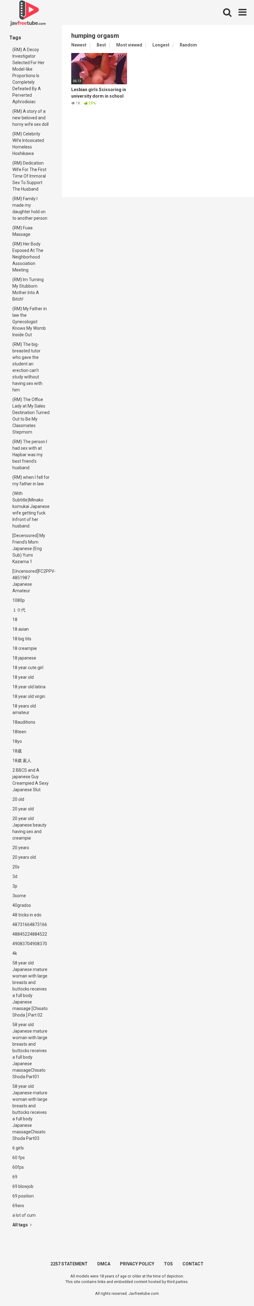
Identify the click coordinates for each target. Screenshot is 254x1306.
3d (14, 876)
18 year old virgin (28, 696)
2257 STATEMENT (69, 1263)
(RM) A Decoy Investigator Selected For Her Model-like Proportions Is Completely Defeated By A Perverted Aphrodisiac (28, 75)
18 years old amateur (24, 709)
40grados (21, 905)
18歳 (17, 750)
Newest (78, 44)
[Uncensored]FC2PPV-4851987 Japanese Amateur (32, 581)
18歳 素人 (21, 760)
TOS (168, 1263)
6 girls (18, 1147)
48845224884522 (29, 934)
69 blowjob (22, 1186)
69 (14, 1176)
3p (14, 886)
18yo (17, 741)
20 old (18, 799)
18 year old (23, 677)
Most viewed (129, 44)
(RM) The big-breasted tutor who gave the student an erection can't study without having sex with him (27, 367)
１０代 (18, 609)
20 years (20, 847)
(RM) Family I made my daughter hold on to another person (29, 208)
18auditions (23, 722)
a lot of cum (24, 1215)
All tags (20, 1224)
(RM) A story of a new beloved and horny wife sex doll (30, 118)
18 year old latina (29, 686)
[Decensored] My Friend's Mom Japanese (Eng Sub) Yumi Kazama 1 (28, 548)
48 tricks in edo (27, 914)
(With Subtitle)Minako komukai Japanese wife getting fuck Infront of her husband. (31, 509)
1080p (18, 600)
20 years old (24, 857)
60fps (18, 1167)
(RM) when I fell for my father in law (31, 480)
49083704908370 (29, 943)
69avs (18, 1205)
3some (19, 895)
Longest (160, 44)
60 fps (18, 1157)
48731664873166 (29, 924)
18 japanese (24, 657)
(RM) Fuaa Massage (22, 231)
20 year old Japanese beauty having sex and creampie (29, 828)
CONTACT (193, 1263)
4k (14, 953)
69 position (23, 1195)
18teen (19, 731)
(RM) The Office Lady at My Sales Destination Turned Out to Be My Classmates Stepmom (31, 416)
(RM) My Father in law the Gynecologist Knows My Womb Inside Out (29, 321)
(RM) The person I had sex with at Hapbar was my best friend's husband (29, 454)
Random (188, 44)
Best (101, 44)
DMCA (103, 1263)
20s (16, 866)
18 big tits (21, 638)
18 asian (20, 629)
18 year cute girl (27, 667)
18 (14, 619)
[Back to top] (233, 1287)
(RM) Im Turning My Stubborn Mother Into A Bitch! (28, 289)
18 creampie (24, 648)
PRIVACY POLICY (137, 1263)
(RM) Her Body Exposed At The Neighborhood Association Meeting (27, 256)
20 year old (23, 808)
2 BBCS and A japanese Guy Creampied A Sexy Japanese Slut (30, 780)
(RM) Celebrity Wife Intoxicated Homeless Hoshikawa (28, 143)
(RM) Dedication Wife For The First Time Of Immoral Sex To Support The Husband (29, 176)
